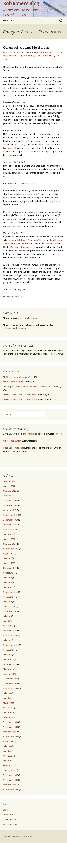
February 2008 (9, 765)
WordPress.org (10, 824)
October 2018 (9, 524)
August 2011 (8, 649)
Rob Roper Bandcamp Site (29, 240)
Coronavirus (47, 52)
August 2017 (8, 553)
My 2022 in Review (11, 376)
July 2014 (7, 601)
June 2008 (7, 751)
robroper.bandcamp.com (14, 328)
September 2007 (11, 789)
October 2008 (9, 731)
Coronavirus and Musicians (26, 48)
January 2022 (9, 486)
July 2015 (7, 582)
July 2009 (7, 693)
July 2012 (7, 640)
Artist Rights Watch (12, 440)
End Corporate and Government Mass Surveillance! (26, 386)
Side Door (8, 197)
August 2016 (8, 572)
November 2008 (10, 727)
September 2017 (11, 548)
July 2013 (7, 616)
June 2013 (7, 621)
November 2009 (10, 683)
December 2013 (10, 611)
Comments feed (10, 819)
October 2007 (9, 784)
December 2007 (10, 775)
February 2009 (9, 717)
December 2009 (10, 678)
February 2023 (9, 481)
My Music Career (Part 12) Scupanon (19, 394)
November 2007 (10, 780)
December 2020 (10, 500)
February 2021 (9, 495)
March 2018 (8, 534)
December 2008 (10, 722)
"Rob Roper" (34, 52)
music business (10, 55)
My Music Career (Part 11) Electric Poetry (22, 399)
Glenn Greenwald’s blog (14, 447)
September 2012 (11, 635)
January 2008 (9, 770)
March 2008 (8, 760)
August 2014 (8, 596)
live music (49, 55)
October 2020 (9, 510)
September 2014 (11, 592)
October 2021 (9, 490)
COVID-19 (58, 52)
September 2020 (11, 515)
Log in (6, 809)
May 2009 (7, 702)
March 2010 (8, 669)
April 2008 (7, 755)
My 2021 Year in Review (13, 381)
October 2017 (9, 543)
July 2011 (7, 654)
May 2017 (7, 558)
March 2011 (8, 659)
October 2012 (9, 630)
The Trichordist (30, 433)
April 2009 (7, 707)
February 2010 (9, 674)
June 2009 (7, 698)
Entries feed (9, 814)
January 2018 (9, 539)
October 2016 (9, 568)
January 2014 (9, 606)
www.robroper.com (30, 317)
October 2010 (9, 664)
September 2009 (11, 688)
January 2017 (9, 563)
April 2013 (7, 625)
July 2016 (7, 577)
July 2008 (7, 746)
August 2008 (8, 741)
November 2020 (10, 505)
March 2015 (8, 587)
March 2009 (8, 712)
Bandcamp (8, 148)
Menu (6, 20)
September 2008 (11, 736)
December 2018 (10, 519)
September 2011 (11, 645)
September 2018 (11, 529)
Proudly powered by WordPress (18, 836)
